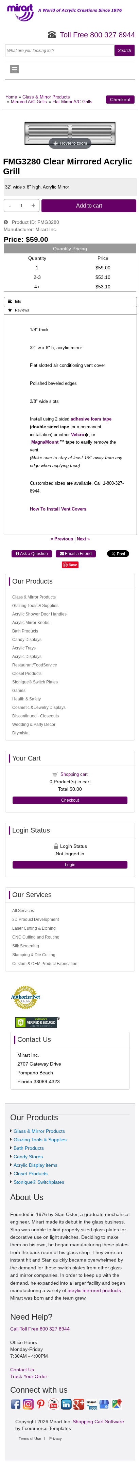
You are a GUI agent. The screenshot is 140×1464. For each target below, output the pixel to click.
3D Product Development (35, 919)
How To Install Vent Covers (58, 509)
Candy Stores (28, 1156)
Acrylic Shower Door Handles (39, 614)
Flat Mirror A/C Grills (72, 102)
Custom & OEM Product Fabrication (44, 963)
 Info (14, 301)
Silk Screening (25, 946)
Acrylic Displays (26, 656)
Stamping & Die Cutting (33, 954)
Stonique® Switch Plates (35, 682)
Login (70, 865)
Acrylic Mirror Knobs (30, 622)
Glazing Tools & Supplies (35, 605)
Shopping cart (74, 774)
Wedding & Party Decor (33, 724)
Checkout (120, 99)
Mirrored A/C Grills (29, 102)
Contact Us (22, 1369)
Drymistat (21, 733)
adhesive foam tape (91, 419)
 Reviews (18, 310)
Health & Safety (26, 699)
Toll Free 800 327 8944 (97, 35)
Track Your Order (28, 1376)
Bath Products (25, 631)
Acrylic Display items (35, 1165)
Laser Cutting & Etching (34, 928)
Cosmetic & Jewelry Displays (39, 707)
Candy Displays (26, 639)
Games (18, 690)
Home (11, 97)
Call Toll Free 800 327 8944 (40, 1329)
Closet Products (26, 673)
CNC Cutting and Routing (35, 937)
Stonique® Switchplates (39, 1182)
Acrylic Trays (24, 648)
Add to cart (89, 205)
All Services (23, 910)
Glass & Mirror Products (46, 97)
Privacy (55, 1438)
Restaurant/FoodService (34, 665)
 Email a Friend (76, 554)
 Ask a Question (32, 554)
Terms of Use (30, 1438)
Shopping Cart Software (98, 1421)
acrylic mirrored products (94, 1290)
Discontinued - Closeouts (35, 716)
